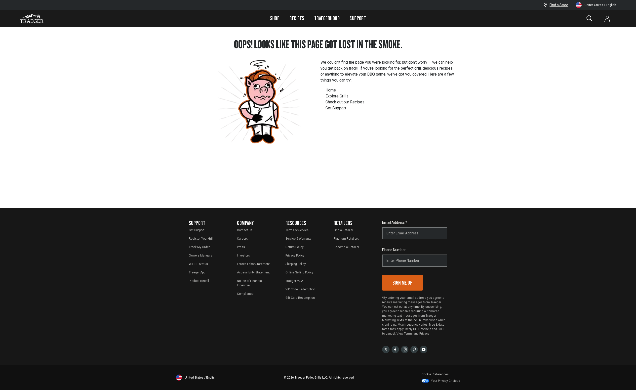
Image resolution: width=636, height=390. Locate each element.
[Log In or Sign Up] (607, 18)
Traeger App (197, 272)
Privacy (424, 333)
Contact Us (244, 230)
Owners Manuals (200, 255)
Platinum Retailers (346, 238)
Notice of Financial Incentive (250, 283)
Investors (243, 255)
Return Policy (294, 247)
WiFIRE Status (198, 264)
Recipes (296, 18)
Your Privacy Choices (445, 381)
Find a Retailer (343, 230)
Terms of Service (297, 230)
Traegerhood (327, 18)
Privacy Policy (294, 255)
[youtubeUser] (423, 349)
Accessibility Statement (253, 272)
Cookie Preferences (435, 374)
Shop (275, 18)
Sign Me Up (403, 282)
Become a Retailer (346, 247)
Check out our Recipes (344, 102)
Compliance (245, 294)
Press (241, 247)
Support (358, 18)
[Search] (589, 18)
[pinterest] (414, 349)
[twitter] (386, 349)
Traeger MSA (294, 281)
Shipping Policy (295, 264)
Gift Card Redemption (300, 298)
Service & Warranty (298, 238)
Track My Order (199, 247)
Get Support (335, 108)
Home (330, 90)
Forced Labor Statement (253, 264)
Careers (242, 238)
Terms (408, 333)
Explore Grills (337, 96)
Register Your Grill (201, 238)
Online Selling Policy (299, 272)
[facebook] (395, 349)
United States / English (600, 5)
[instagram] (404, 349)
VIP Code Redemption (300, 289)
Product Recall (199, 281)
